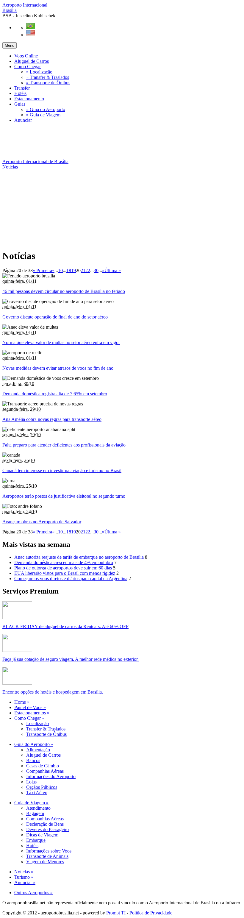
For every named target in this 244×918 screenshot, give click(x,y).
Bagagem (35, 813)
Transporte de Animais (47, 856)
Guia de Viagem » (31, 802)
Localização (37, 723)
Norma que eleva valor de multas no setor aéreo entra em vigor (61, 342)
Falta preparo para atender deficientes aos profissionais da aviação (64, 444)
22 (87, 270)
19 (73, 270)
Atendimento (38, 808)
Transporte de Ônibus (46, 734)
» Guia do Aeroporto (45, 109)
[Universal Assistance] (17, 650)
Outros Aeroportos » (33, 892)
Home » (21, 702)
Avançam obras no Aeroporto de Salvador (41, 521)
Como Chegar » (29, 718)
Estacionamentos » (31, 712)
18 (68, 270)
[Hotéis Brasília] (17, 683)
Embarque (36, 840)
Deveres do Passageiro (47, 829)
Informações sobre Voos (48, 850)
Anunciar (23, 120)
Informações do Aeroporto (51, 776)
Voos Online (26, 55)
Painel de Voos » (30, 707)
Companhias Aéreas (45, 771)
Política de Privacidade (150, 912)
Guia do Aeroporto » (33, 744)
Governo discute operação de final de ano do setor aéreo (55, 316)
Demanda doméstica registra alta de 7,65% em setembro (54, 393)
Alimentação (38, 749)
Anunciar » (24, 882)
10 (60, 270)
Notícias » (23, 871)
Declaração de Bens (45, 824)
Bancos (33, 760)
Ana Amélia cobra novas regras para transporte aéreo (51, 419)
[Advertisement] (110, 141)
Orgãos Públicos (41, 787)
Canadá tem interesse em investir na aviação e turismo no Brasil (61, 470)
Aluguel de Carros (31, 61)
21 (83, 270)
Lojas (31, 781)
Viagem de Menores (45, 861)
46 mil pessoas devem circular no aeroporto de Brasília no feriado (63, 291)
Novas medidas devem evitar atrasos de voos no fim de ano (57, 368)
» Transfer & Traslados (47, 77)
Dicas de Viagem (42, 834)
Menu (9, 45)
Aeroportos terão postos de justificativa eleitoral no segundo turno (63, 496)
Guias (19, 104)
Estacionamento (29, 98)
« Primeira (42, 270)
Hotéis (20, 93)
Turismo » (23, 877)
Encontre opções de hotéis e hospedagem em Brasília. (52, 691)
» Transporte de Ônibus (48, 82)
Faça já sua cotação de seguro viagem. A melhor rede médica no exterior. (70, 659)
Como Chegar (27, 66)
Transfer (22, 87)
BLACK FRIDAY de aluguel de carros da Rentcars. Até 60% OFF (65, 626)
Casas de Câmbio (42, 765)
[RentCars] (17, 617)
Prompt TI (116, 912)
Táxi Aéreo (36, 792)
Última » (112, 270)
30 (96, 270)
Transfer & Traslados (45, 728)
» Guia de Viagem (43, 114)
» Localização (39, 71)
